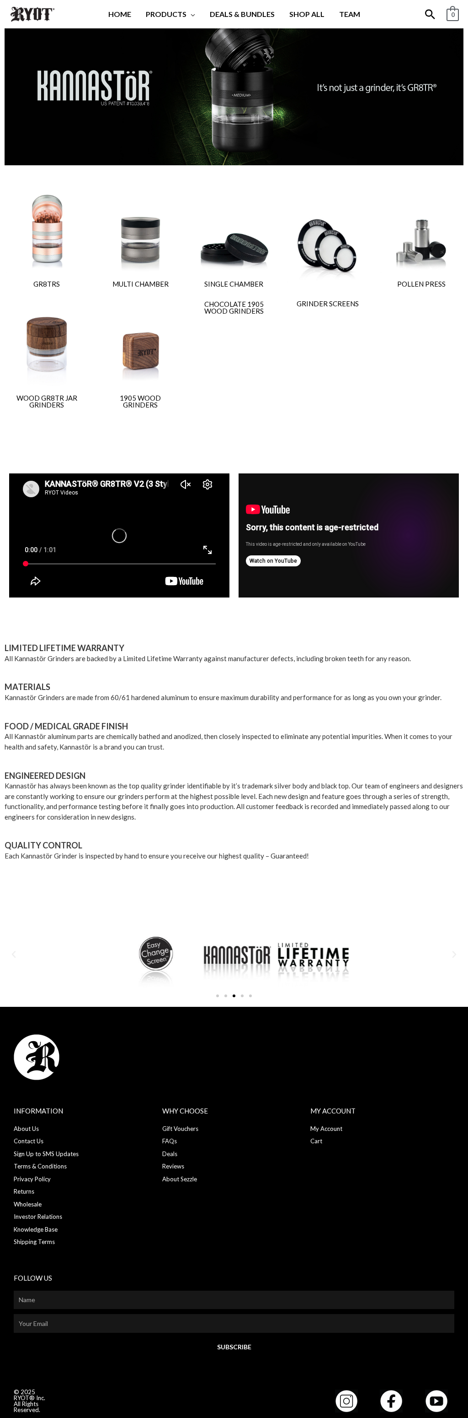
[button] (190, 14)
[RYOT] (32, 13)
